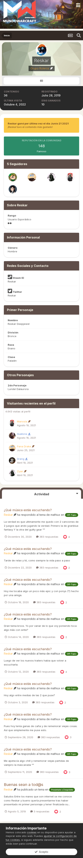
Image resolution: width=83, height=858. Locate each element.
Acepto (42, 851)
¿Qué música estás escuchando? (28, 510)
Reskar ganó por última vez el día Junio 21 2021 (38, 123)
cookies (31, 832)
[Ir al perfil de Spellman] (12, 189)
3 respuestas (41, 811)
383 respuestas (48, 536)
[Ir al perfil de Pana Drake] (32, 177)
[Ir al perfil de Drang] (12, 460)
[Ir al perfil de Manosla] (70, 177)
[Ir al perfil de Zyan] (51, 177)
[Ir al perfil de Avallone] (12, 435)
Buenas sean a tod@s (23, 784)
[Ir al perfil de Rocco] (12, 177)
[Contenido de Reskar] (41, 81)
